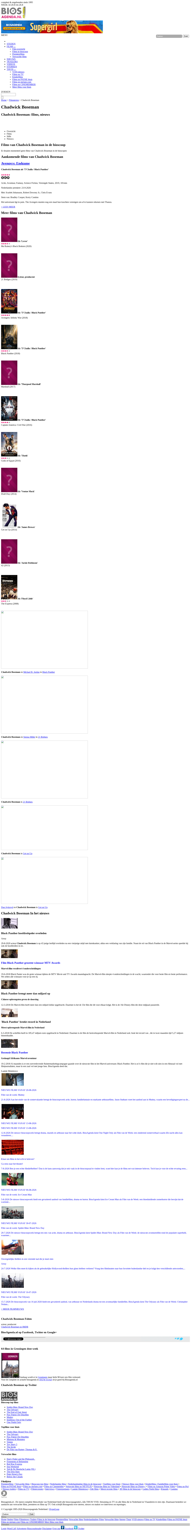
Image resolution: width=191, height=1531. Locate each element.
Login (3, 1528)
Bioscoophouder (34, 1528)
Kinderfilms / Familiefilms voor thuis (161, 1484)
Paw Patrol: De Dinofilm (18, 1415)
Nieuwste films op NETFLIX (79, 1486)
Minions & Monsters (16, 1439)
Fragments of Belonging (17, 1461)
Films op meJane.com (32, 1486)
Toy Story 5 (12, 1444)
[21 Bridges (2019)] (9, 277)
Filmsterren (14, 100)
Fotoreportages (62, 1489)
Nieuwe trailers (9, 1489)
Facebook (69, 1528)
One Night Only (14, 1422)
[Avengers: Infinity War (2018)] (9, 312)
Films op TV (18, 74)
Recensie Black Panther (14, 1052)
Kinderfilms (17, 77)
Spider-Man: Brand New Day (20, 1407)
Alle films (94, 1489)
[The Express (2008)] (9, 598)
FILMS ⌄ (11, 46)
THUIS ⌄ (11, 69)
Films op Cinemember (54, 1486)
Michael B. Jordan (31, 672)
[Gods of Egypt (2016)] (9, 455)
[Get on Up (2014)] (9, 527)
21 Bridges (43, 737)
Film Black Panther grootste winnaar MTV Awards (30, 962)
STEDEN (11, 44)
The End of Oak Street (17, 1412)
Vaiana (10, 1442)
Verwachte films (19, 56)
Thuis (128, 1519)
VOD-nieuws (18, 72)
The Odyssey (12, 1409)
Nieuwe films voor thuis (132, 1484)
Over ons (56, 1528)
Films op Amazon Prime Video (161, 1486)
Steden (10, 1519)
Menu (3, 1517)
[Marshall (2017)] (9, 384)
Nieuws (10, 139)
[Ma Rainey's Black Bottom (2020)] (9, 241)
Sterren (122, 1519)
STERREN (12, 66)
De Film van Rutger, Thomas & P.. (22, 1449)
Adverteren (22, 1528)
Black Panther (48, 672)
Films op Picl (183, 1486)
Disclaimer (47, 1528)
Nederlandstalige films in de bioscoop (84, 1484)
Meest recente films (109, 1489)
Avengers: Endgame (15, 163)
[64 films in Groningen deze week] (10, 1365)
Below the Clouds (15, 1476)
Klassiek (164, 1489)
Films (9, 134)
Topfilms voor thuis (111, 1484)
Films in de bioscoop (46, 1519)
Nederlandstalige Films (94, 1519)
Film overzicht (18, 49)
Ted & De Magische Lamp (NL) (21, 1469)
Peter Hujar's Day (14, 1474)
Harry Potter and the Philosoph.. (21, 1459)
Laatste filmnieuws (79, 1489)
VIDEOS (11, 64)
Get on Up (27, 853)
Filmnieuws (24, 1519)
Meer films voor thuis (21, 87)
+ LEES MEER (8, 207)
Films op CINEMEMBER (24, 84)
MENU (4, 35)
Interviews (49, 1489)
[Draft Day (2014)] (9, 491)
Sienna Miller (29, 737)
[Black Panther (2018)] (9, 348)
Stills (9, 136)
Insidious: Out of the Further (19, 1420)
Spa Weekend (13, 1466)
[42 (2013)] (9, 563)
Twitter (80, 1528)
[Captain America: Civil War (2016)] (9, 420)
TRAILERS (12, 61)
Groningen (42, 1377)
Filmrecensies (37, 1489)
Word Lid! (11, 1528)
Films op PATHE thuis (22, 79)
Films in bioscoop (20, 51)
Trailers (33, 1519)
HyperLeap (54, 1509)
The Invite (11, 1447)
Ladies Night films (151, 1489)
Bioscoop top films (39, 1484)
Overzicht (11, 131)
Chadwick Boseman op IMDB (14, 1327)
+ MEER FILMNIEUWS (12, 1309)
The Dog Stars (13, 1471)
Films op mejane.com (21, 82)
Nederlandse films (58, 1484)
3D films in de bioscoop (130, 1489)
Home (4, 100)
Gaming (174, 1489)
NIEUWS (11, 59)
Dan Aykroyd (7, 907)
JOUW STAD (45, 1379)
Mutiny (10, 1417)
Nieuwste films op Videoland (107, 1486)
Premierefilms (18, 54)
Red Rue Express (14, 1464)
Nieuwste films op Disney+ (134, 1486)
